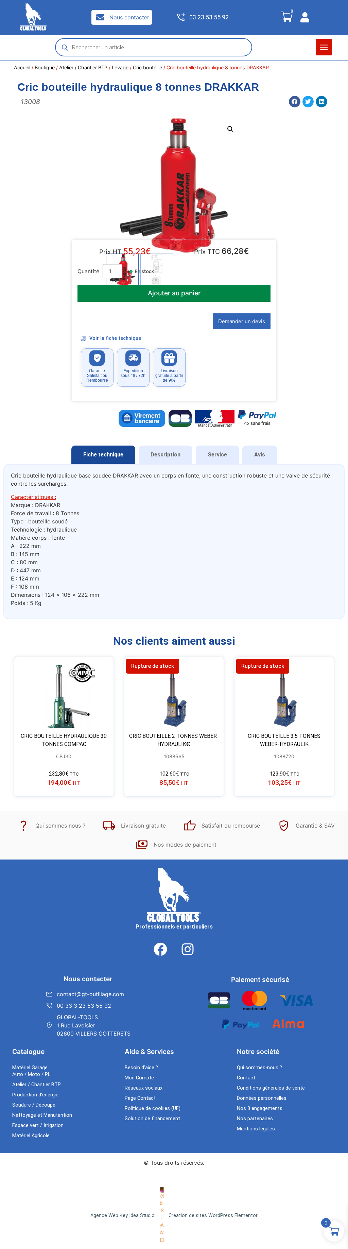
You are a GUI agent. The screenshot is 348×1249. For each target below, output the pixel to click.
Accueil (22, 67)
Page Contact (140, 1098)
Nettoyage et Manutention (42, 1115)
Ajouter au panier (174, 293)
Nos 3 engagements (259, 1108)
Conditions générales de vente (271, 1088)
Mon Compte (139, 1078)
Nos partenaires (255, 1119)
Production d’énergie (35, 1095)
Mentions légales (256, 1129)
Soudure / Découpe (33, 1105)
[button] (324, 47)
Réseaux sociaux (143, 1088)
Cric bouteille (147, 67)
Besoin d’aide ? (141, 1068)
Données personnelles (261, 1098)
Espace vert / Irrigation (38, 1125)
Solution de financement (152, 1119)
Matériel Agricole (31, 1136)
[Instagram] (187, 949)
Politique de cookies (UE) (152, 1108)
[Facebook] (160, 949)
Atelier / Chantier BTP (83, 67)
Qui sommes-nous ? (259, 1068)
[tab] (103, 455)
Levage (120, 67)
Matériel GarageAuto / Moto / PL (31, 1071)
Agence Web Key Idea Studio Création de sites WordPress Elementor (174, 1215)
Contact (246, 1078)
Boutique (45, 67)
